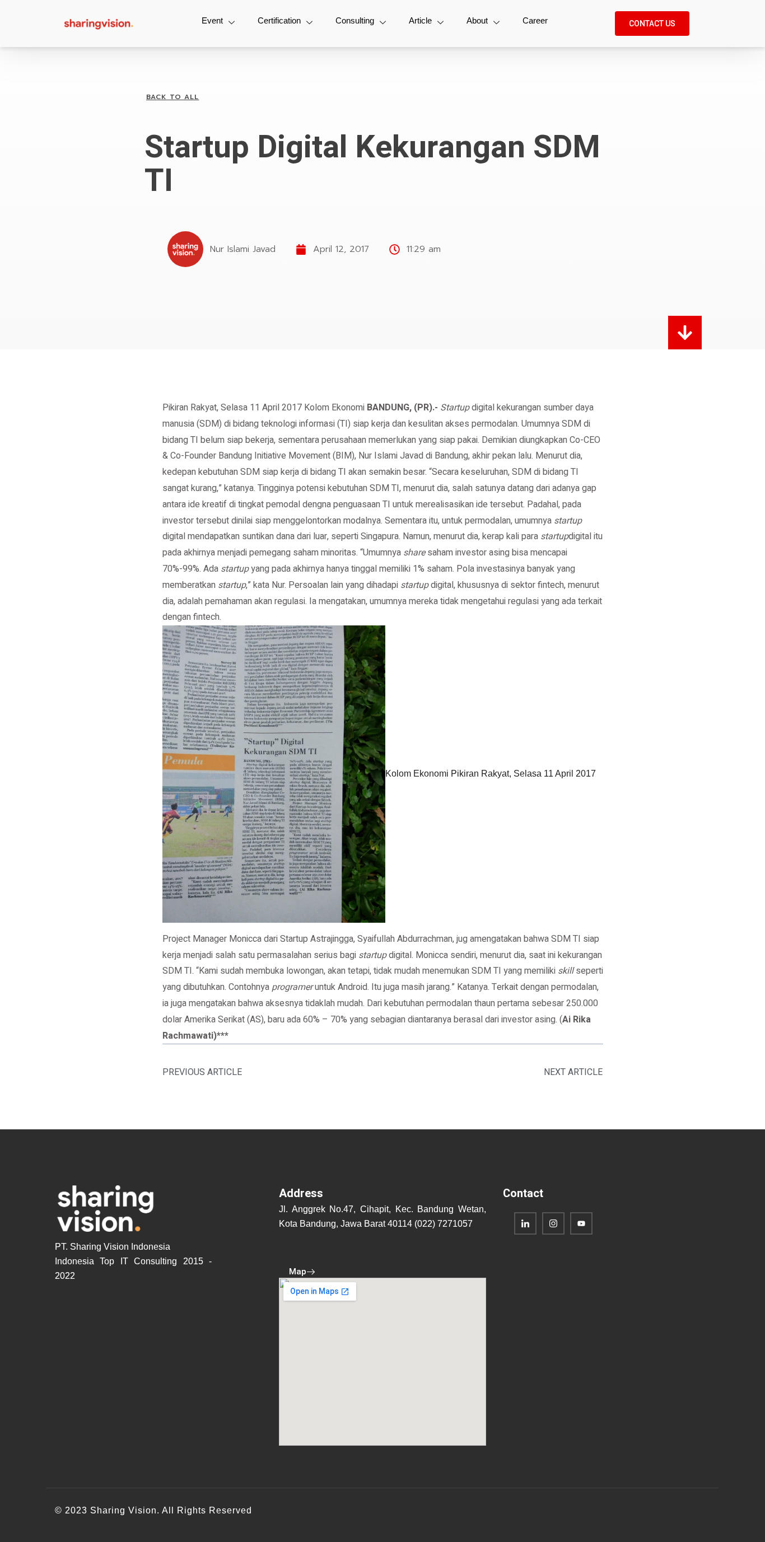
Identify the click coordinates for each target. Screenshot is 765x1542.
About (477, 20)
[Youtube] (581, 1223)
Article (420, 20)
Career (535, 20)
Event (212, 20)
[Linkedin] (525, 1223)
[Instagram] (553, 1223)
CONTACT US (652, 23)
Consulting (354, 20)
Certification (279, 20)
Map (297, 1272)
